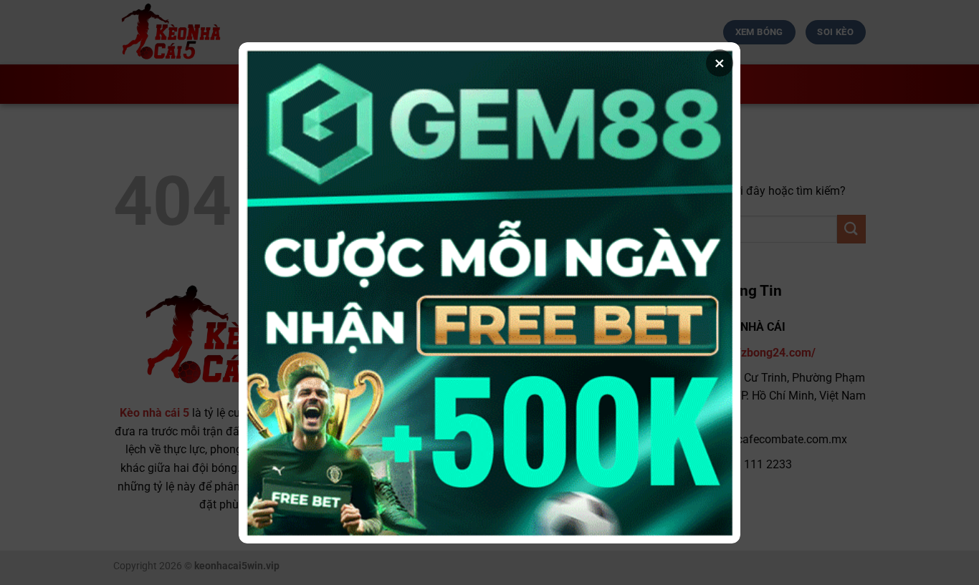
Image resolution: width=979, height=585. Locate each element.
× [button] (720, 63)
